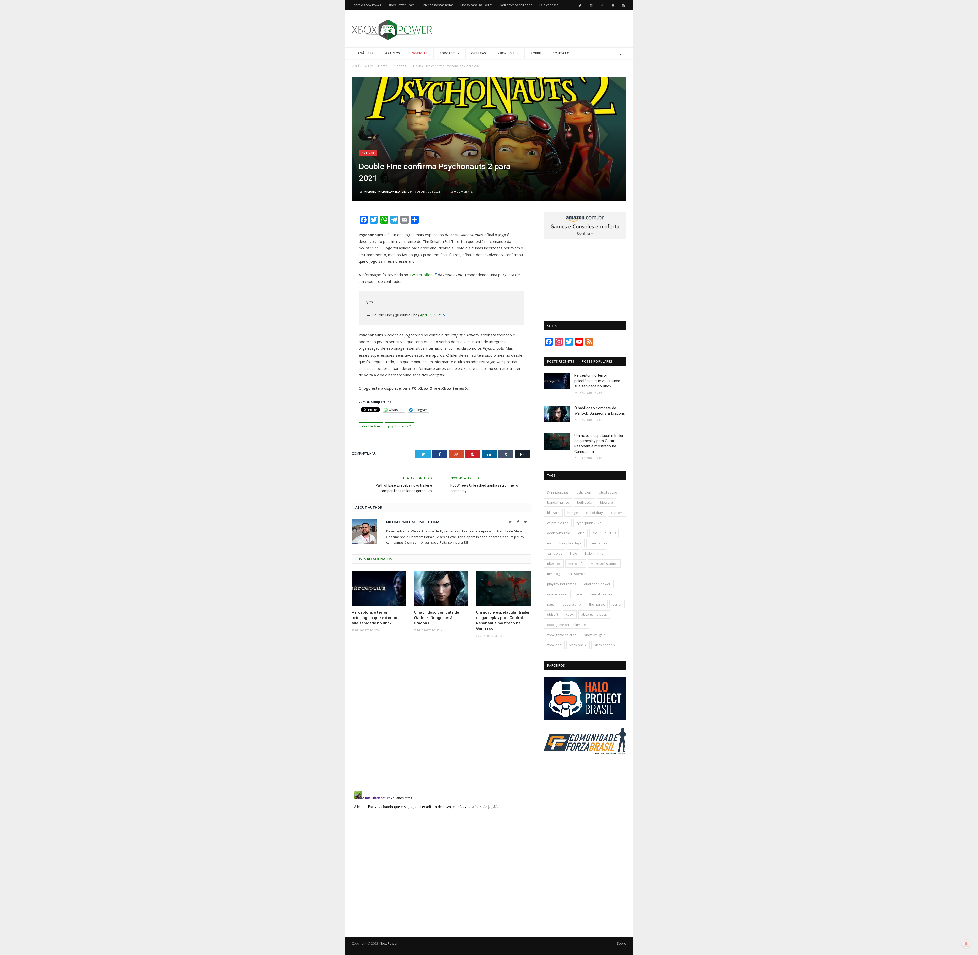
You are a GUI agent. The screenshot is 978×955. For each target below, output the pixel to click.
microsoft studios (604, 563)
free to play (598, 543)
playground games (561, 584)
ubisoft (552, 614)
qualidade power (597, 584)
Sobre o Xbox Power (366, 5)
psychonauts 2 (399, 426)
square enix (572, 604)
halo (573, 553)
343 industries (558, 492)
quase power (557, 594)
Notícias (420, 53)
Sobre (535, 53)
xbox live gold (594, 635)
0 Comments (463, 191)
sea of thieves (601, 594)
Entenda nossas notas (437, 5)
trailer (617, 604)
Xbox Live (506, 53)
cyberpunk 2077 (588, 523)
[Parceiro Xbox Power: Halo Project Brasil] (585, 719)
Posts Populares (597, 361)
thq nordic (597, 604)
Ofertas (478, 53)
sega (551, 604)
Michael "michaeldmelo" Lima (386, 191)
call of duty (594, 512)
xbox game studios (561, 635)
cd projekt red (557, 523)
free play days (570, 543)
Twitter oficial (421, 274)
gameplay (554, 553)
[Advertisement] (533, 29)
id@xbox (554, 563)
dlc (594, 533)
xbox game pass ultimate (566, 624)
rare (579, 594)
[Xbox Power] (392, 28)
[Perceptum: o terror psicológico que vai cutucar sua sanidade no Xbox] (379, 588)
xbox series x (604, 645)
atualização (608, 492)
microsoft (575, 563)
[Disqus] (441, 716)
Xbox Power (388, 943)
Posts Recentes (561, 361)
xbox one (554, 645)
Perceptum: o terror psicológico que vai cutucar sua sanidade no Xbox (377, 617)
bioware (606, 502)
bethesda (584, 502)
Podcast (447, 53)
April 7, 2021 (431, 314)
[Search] (619, 53)
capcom (617, 512)
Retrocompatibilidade (516, 5)
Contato (560, 53)
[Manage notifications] (966, 944)
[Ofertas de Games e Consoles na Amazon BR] (585, 237)
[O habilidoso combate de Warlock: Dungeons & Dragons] (441, 588)
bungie (572, 512)
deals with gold (558, 533)
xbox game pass (594, 614)
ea (549, 543)
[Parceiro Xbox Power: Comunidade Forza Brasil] (585, 764)
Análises (365, 53)
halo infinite (594, 553)
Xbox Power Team (401, 5)
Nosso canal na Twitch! (476, 5)
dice (581, 533)
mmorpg (553, 573)
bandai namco (558, 502)
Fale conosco (549, 5)
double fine (371, 426)
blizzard (553, 512)
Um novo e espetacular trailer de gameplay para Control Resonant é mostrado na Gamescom (503, 620)
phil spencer (577, 573)
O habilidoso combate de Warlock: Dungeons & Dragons (436, 617)
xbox (570, 614)
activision (584, 492)
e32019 (610, 533)
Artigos (392, 53)
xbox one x (578, 645)
